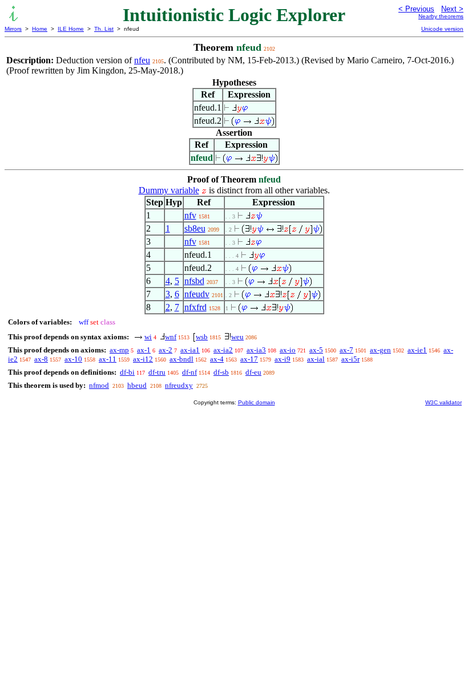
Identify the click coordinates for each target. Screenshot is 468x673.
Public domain (256, 402)
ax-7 (346, 350)
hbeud (137, 385)
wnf (170, 337)
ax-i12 (143, 359)
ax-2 (165, 350)
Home (39, 29)
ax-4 (217, 359)
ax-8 (41, 359)
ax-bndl (181, 359)
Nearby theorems (440, 16)
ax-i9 (283, 359)
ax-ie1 (417, 350)
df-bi (127, 372)
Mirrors (13, 29)
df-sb (221, 372)
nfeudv (196, 294)
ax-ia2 (223, 350)
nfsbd (194, 281)
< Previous (416, 9)
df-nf (189, 372)
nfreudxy (179, 385)
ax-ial (316, 359)
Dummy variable (169, 190)
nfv (190, 215)
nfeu (142, 60)
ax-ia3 (256, 350)
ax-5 (316, 350)
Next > (452, 9)
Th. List (104, 29)
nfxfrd (195, 307)
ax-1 (144, 350)
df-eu (253, 372)
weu (237, 337)
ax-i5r (350, 359)
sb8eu (194, 228)
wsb (202, 337)
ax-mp (119, 350)
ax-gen (380, 350)
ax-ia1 (190, 350)
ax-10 (73, 359)
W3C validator (443, 402)
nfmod (99, 385)
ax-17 (249, 359)
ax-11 (107, 359)
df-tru (157, 372)
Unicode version (442, 29)
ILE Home (71, 29)
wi (148, 337)
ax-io (288, 350)
